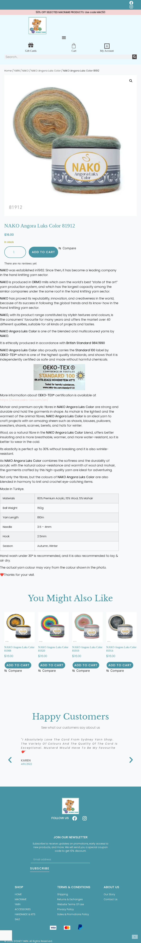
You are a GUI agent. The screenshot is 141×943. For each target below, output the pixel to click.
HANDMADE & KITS (25, 914)
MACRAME (20, 899)
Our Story (109, 894)
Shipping (62, 894)
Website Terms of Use (70, 904)
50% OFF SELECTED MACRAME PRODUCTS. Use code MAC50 (70, 12)
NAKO (25, 70)
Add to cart (43, 252)
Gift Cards (30, 50)
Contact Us (110, 899)
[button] (64, 37)
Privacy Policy (65, 909)
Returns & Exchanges (70, 899)
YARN (17, 70)
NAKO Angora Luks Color (46, 70)
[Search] (134, 56)
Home (8, 70)
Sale (17, 919)
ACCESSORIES (23, 909)
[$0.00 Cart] (74, 45)
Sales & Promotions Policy (73, 914)
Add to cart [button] (18, 665)
